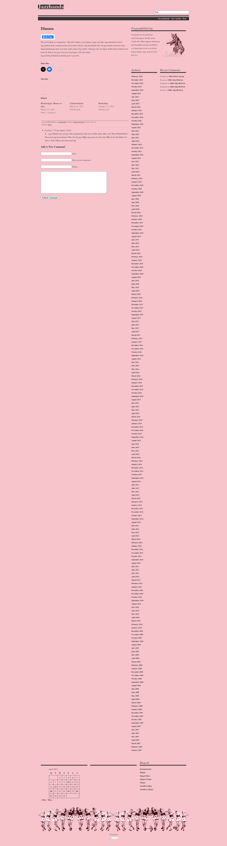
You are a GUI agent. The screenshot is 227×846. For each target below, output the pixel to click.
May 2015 (135, 410)
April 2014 (135, 454)
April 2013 (135, 495)
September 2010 (137, 600)
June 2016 (135, 365)
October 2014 (136, 433)
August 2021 (136, 158)
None (50, 125)
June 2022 (135, 134)
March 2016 (136, 376)
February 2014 (137, 461)
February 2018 (137, 297)
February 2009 (137, 665)
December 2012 (137, 508)
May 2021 (135, 168)
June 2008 (135, 692)
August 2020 (136, 195)
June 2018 (135, 284)
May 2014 (135, 451)
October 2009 (136, 638)
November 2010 (137, 593)
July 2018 (135, 280)
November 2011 (137, 553)
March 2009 (136, 662)
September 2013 (137, 478)
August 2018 (136, 277)
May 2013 (135, 491)
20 (51, 791)
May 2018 (135, 287)
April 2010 (135, 617)
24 (68, 791)
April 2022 (135, 141)
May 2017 (135, 328)
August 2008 (136, 685)
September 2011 (137, 559)
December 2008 (137, 672)
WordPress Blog (146, 786)
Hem (184, 18)
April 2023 (135, 103)
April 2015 (135, 413)
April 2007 (135, 740)
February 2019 (137, 257)
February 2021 (137, 178)
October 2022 (136, 121)
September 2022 (137, 124)
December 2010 (137, 590)
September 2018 (137, 274)
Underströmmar (76, 103)
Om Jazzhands (164, 18)
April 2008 (135, 699)
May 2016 (135, 369)
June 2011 (135, 570)
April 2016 (135, 372)
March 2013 (136, 498)
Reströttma (103, 103)
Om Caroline (176, 18)
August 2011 (136, 563)
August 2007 (136, 726)
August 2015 (136, 399)
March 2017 (136, 335)
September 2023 (137, 90)
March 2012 (136, 539)
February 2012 (137, 542)
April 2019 (135, 250)
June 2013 (135, 488)
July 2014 (135, 444)
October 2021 (136, 151)
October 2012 (136, 515)
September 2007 (137, 723)
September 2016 (137, 355)
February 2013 (137, 502)
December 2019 (137, 222)
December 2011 (137, 549)
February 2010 (137, 624)
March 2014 (136, 457)
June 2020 (135, 202)
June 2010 (135, 610)
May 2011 (135, 573)
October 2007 (136, 719)
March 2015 (136, 417)
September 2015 (137, 396)
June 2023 (135, 100)
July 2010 (135, 607)
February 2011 (137, 583)
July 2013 (135, 485)
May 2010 (135, 614)
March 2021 (136, 175)
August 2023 (136, 93)
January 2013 (136, 505)
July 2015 (135, 403)
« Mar (43, 799)
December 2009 (137, 631)
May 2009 (135, 655)
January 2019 (136, 260)
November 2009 (137, 634)
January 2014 (136, 464)
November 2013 (137, 471)
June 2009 (135, 651)
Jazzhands (51, 7)
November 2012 (137, 512)
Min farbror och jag (176, 76)
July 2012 (135, 525)
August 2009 (136, 644)
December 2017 (137, 304)
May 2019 (135, 246)
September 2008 (137, 682)
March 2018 (136, 294)
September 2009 (137, 641)
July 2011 (135, 566)
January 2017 (136, 342)
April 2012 (135, 536)
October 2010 (136, 597)
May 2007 (135, 736)
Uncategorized (78, 122)
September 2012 (137, 519)
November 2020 (137, 185)
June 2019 (135, 243)
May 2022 (135, 137)
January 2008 (136, 709)
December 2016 (137, 345)
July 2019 (135, 240)
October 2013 (136, 474)
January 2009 (136, 668)
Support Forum (145, 779)
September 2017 (137, 314)
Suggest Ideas (145, 776)
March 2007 (136, 743)
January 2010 (136, 628)
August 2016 (136, 359)
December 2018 (137, 263)
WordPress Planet (146, 789)
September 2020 (137, 192)
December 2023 (137, 80)
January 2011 (136, 587)
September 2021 (137, 155)
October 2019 (136, 229)
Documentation (145, 769)
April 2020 (135, 209)
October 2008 (136, 679)
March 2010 (136, 621)
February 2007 (137, 747)
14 (55, 786)
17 (68, 786)
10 (68, 782)
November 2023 (137, 83)
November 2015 (137, 389)
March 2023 (136, 107)
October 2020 (136, 189)
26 (77, 791)
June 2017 (135, 325)
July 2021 (135, 161)
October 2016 (136, 352)
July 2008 (135, 689)
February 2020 (137, 216)
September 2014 (137, 437)
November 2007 (137, 716)
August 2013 (136, 481)
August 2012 (136, 522)
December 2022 (137, 114)
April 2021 (135, 171)
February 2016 (137, 379)
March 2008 (136, 702)
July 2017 (135, 321)
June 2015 (135, 406)
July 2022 (135, 131)
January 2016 (136, 382)
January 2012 (136, 546)
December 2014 (137, 427)
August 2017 (136, 318)
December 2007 (137, 713)
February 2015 (137, 420)
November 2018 (137, 267)
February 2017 (137, 338)
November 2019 (137, 226)
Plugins (142, 772)
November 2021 (137, 148)
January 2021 (136, 182)
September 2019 (137, 233)
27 (51, 795)
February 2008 (137, 706)
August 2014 (136, 440)
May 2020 (135, 206)
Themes (142, 782)
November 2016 (137, 348)
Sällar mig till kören (175, 80)
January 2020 (136, 219)
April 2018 (135, 291)
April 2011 (135, 576)
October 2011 (136, 556)
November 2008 (137, 675)
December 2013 (137, 468)
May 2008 (135, 696)
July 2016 (135, 362)
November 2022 (137, 117)
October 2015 (136, 393)
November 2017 (137, 308)
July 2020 (135, 199)
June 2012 (135, 529)
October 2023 (136, 86)
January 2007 (136, 750)
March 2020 (136, 212)
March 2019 (136, 253)
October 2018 (136, 270)
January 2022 (136, 144)
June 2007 (135, 733)
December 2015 (137, 386)
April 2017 (135, 331)
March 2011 (136, 580)
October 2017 (136, 311)
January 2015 (136, 423)
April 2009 (135, 658)
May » (50, 799)
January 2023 (136, 110)
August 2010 (136, 604)
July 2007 (135, 729)
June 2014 (135, 447)
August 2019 (136, 236)
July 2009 (135, 648)
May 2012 (135, 532)
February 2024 (137, 76)
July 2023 (135, 97)
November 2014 (137, 430)
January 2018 (136, 301)
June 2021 (135, 165)
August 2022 (136, 127)
